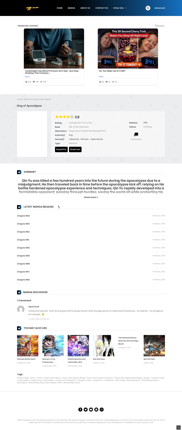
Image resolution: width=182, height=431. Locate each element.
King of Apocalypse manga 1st (100, 378)
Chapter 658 (23, 263)
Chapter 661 (23, 239)
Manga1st (71, 380)
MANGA (71, 8)
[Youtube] (91, 410)
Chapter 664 (23, 216)
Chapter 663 (23, 223)
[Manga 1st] (30, 8)
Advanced (160, 8)
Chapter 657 (23, 271)
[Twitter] (86, 410)
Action (33, 378)
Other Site (118, 8)
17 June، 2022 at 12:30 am (39, 319)
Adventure (28, 99)
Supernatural (96, 139)
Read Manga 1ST (134, 380)
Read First (61, 149)
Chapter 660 (23, 247)
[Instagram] (102, 410)
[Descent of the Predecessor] (53, 345)
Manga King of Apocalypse (42, 380)
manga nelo (60, 380)
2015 (145, 122)
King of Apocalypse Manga (74, 378)
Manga (147, 378)
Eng (71, 135)
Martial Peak (149, 359)
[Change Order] (58, 207)
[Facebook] (80, 410)
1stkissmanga (23, 378)
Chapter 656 (23, 279)
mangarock (97, 380)
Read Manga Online (71, 382)
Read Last (75, 149)
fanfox (40, 378)
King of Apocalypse (42, 99)
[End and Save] (103, 345)
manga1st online (84, 380)
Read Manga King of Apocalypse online (45, 382)
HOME (59, 8)
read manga (120, 380)
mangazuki (108, 380)
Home (19, 99)
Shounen (85, 139)
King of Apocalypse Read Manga (128, 378)
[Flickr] (96, 410)
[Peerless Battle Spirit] (27, 345)
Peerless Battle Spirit (26, 359)
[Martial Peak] (154, 345)
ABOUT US (85, 8)
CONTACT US (101, 8)
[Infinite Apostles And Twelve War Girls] (78, 345)
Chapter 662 (23, 231)
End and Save (99, 359)
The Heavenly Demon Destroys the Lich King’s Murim (128, 341)
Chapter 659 (23, 255)
